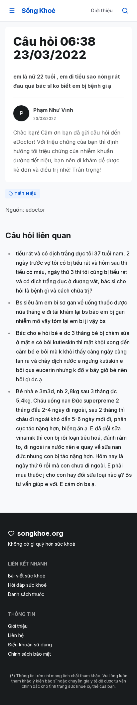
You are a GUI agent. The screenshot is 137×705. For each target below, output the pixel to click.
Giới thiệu (102, 10)
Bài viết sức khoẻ (26, 575)
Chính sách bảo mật (29, 654)
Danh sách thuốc (26, 594)
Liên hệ (16, 635)
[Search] (125, 10)
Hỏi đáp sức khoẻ (27, 585)
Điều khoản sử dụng (30, 644)
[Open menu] (12, 10)
